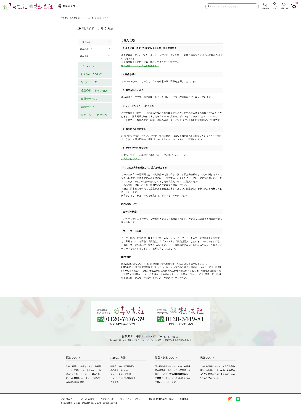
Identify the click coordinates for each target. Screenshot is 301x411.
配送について (89, 82)
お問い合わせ (107, 399)
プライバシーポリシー (131, 399)
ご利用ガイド (68, 399)
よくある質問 (87, 399)
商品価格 (84, 56)
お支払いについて (91, 74)
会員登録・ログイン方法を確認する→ (140, 65)
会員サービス (89, 98)
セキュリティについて (94, 115)
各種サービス (89, 106)
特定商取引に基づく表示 (161, 399)
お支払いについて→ (131, 158)
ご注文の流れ (86, 42)
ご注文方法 (87, 65)
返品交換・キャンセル (94, 90)
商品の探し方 (86, 49)
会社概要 (184, 399)
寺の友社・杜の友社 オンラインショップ (77, 18)
